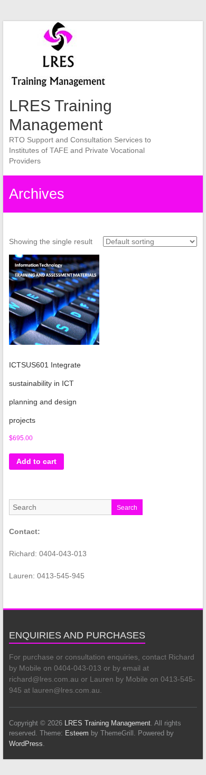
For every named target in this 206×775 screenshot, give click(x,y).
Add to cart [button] (36, 461)
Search (127, 507)
